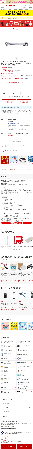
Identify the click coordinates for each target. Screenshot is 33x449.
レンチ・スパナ (28, 9)
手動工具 (15, 9)
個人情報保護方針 (5, 442)
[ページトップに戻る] (30, 443)
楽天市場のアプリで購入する (16, 82)
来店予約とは (26, 113)
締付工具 (21, 9)
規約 (31, 113)
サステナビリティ (20, 441)
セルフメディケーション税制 (7, 426)
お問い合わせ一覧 (12, 441)
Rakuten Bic (10, 6)
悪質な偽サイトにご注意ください (8, 428)
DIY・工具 (9, 9)
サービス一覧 (4, 441)
